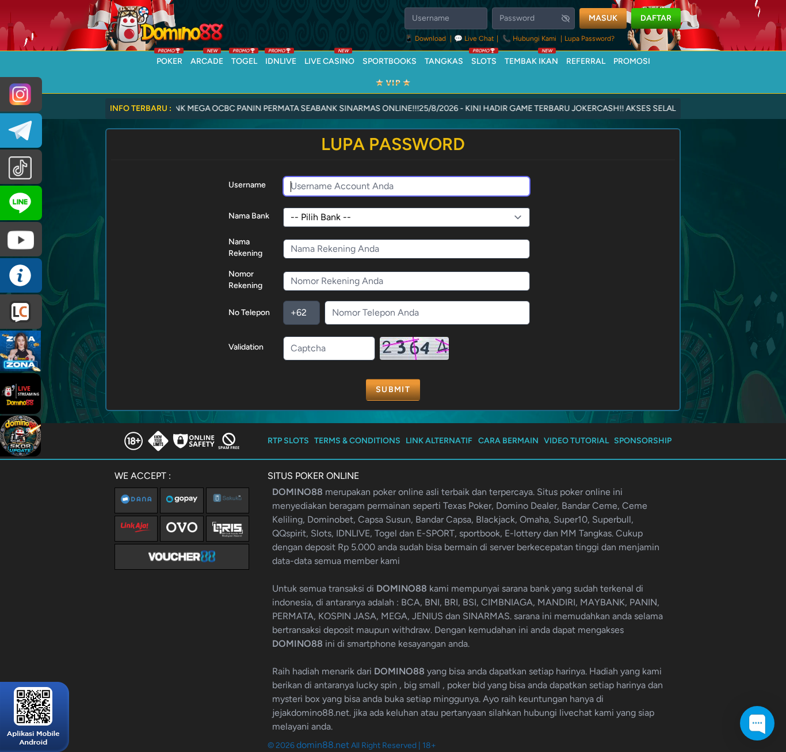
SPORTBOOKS (390, 61)
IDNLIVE (280, 58)
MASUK (603, 18)
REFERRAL (585, 61)
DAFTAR (655, 18)
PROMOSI (631, 61)
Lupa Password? (589, 38)
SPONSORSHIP (642, 441)
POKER (169, 58)
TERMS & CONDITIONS (357, 441)
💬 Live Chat (474, 38)
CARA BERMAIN (508, 441)
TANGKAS (444, 61)
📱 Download (426, 38)
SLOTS (484, 58)
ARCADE (206, 58)
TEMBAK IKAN (531, 58)
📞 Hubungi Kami (529, 38)
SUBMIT (393, 389)
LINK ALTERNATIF (439, 441)
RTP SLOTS (288, 441)
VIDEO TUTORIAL (576, 441)
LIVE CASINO (329, 58)
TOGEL (244, 58)
